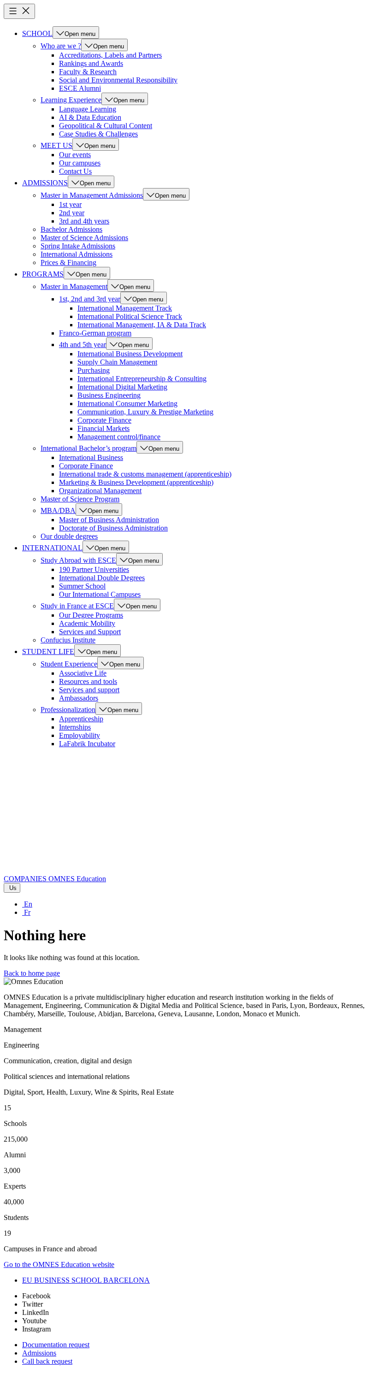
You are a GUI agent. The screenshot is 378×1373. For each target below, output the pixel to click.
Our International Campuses (100, 594)
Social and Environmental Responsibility (118, 80)
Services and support (89, 690)
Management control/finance (118, 437)
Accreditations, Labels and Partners (110, 55)
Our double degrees (69, 536)
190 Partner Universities (94, 569)
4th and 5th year (82, 344)
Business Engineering (109, 395)
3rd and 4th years (84, 221)
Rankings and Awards (91, 63)
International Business (91, 457)
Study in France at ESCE (77, 606)
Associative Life (82, 673)
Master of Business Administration (109, 520)
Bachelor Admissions (71, 229)
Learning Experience (71, 100)
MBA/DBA (58, 510)
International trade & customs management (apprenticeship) (145, 474)
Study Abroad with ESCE (78, 560)
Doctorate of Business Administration (113, 528)
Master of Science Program (80, 499)
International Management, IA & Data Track (141, 325)
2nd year (71, 213)
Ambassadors (78, 698)
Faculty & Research (88, 72)
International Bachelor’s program (88, 448)
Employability (79, 735)
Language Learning (87, 109)
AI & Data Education (90, 117)
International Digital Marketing (122, 387)
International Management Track (124, 308)
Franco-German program (95, 333)
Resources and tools (88, 681)
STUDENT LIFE (48, 651)
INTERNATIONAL (52, 548)
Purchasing (93, 370)
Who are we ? (61, 46)
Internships (75, 727)
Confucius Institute (68, 640)
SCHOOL (37, 33)
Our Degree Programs (91, 615)
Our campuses (79, 163)
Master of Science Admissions (84, 238)
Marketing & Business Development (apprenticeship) (136, 482)
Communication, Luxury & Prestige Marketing (145, 412)
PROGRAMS (43, 274)
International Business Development (130, 354)
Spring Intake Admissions (78, 246)
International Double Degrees (102, 578)
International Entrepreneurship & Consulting (142, 379)
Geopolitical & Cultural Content (105, 126)
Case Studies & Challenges (98, 134)
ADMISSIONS (45, 183)
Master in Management (74, 286)
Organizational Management (100, 491)
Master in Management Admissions (92, 195)
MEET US (56, 145)
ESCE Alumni (80, 88)
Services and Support (90, 632)
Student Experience (69, 664)
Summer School (82, 586)
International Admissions (76, 254)
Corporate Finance (104, 420)
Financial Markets (103, 428)
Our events (75, 155)
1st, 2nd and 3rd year (89, 299)
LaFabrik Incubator (87, 744)
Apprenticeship (81, 719)
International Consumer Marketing (127, 403)
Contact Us (75, 171)
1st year (70, 204)
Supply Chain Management (117, 362)
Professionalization (68, 709)
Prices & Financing (68, 262)
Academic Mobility (87, 623)
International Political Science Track (129, 316)
